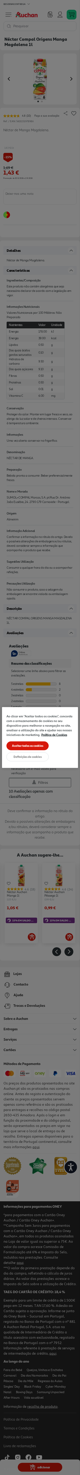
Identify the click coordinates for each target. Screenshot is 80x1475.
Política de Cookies (54, 735)
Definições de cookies (28, 757)
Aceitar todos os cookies (27, 745)
